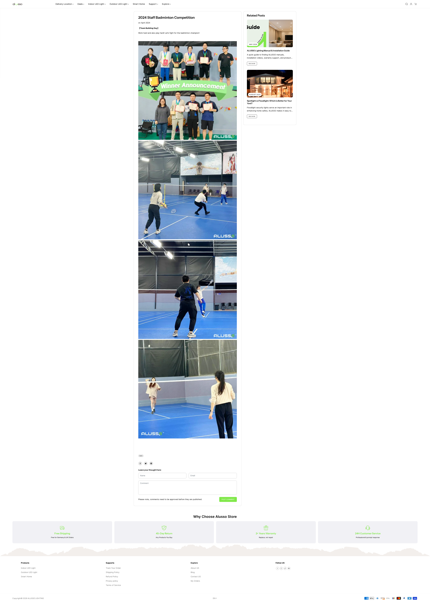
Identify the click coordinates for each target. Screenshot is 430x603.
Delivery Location (64, 4)
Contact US (196, 576)
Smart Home (139, 4)
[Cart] (416, 4)
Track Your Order (113, 568)
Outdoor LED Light (119, 4)
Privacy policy (112, 581)
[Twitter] (146, 463)
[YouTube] (289, 568)
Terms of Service (113, 585)
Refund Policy (112, 576)
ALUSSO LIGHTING (36, 598)
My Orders (195, 581)
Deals (80, 4)
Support (153, 4)
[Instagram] (281, 568)
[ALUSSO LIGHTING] (17, 4)
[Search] (407, 4)
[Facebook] (140, 463)
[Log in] (411, 4)
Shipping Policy (112, 572)
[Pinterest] (151, 463)
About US (195, 568)
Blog (193, 572)
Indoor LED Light (96, 4)
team (141, 455)
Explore (166, 4)
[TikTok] (285, 568)
